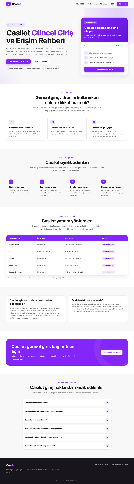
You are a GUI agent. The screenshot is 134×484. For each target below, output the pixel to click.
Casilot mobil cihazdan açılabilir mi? (40, 446)
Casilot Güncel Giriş (18, 62)
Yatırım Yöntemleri (101, 4)
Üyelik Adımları (41, 62)
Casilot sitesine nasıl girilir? (36, 402)
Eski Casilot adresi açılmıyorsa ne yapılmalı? (43, 428)
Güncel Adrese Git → (104, 69)
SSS (112, 4)
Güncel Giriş (80, 4)
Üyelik (90, 4)
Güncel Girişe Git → (112, 352)
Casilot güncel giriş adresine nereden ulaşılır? (44, 411)
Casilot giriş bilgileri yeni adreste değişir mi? (43, 437)
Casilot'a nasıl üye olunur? (36, 420)
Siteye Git (122, 4)
